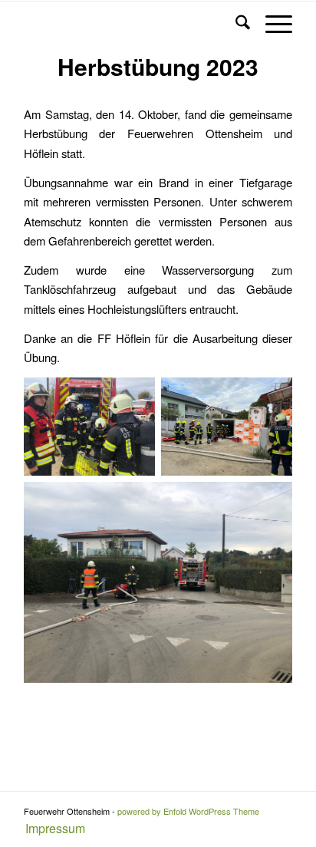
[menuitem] (51, 829)
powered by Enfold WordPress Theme (188, 811)
